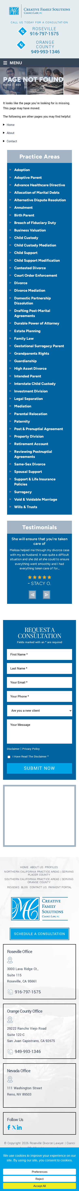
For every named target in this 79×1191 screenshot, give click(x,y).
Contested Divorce (30, 268)
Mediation (22, 406)
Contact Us (38, 887)
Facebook (9, 1127)
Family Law (24, 338)
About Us (36, 867)
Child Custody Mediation (35, 245)
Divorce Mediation (29, 290)
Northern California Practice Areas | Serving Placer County (39, 873)
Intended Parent (27, 376)
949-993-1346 (45, 51)
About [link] (10, 133)
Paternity (22, 421)
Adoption (22, 170)
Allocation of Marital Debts (37, 192)
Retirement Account (31, 444)
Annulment (23, 207)
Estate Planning (27, 331)
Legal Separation (28, 398)
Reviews (13, 887)
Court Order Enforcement (35, 275)
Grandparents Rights (31, 353)
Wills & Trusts (25, 507)
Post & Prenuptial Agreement (38, 429)
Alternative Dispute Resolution (40, 200)
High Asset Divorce (30, 368)
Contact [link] (12, 141)
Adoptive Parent (28, 177)
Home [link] (11, 125)
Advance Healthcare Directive (39, 185)
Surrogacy (23, 492)
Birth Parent (24, 215)
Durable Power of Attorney (36, 323)
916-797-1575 (44, 33)
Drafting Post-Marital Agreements (32, 313)
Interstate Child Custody (35, 383)
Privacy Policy (31, 749)
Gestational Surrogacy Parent (39, 346)
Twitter (14, 1127)
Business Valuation (30, 230)
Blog (24, 887)
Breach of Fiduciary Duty (35, 223)
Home (24, 867)
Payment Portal (60, 887)
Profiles (51, 867)
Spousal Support (28, 471)
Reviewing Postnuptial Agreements (33, 454)
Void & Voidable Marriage (35, 499)
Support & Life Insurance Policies (35, 481)
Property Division (29, 436)
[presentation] (32, 594)
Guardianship (25, 361)
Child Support (25, 253)
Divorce (20, 283)
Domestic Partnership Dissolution (32, 300)
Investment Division (31, 391)
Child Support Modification (37, 260)
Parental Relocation (30, 414)
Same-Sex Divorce (29, 464)
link (19, 1127)
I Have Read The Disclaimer (31, 756)
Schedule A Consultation (39, 933)
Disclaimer (13, 749)
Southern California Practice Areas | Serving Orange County (38, 881)
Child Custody (26, 238)
